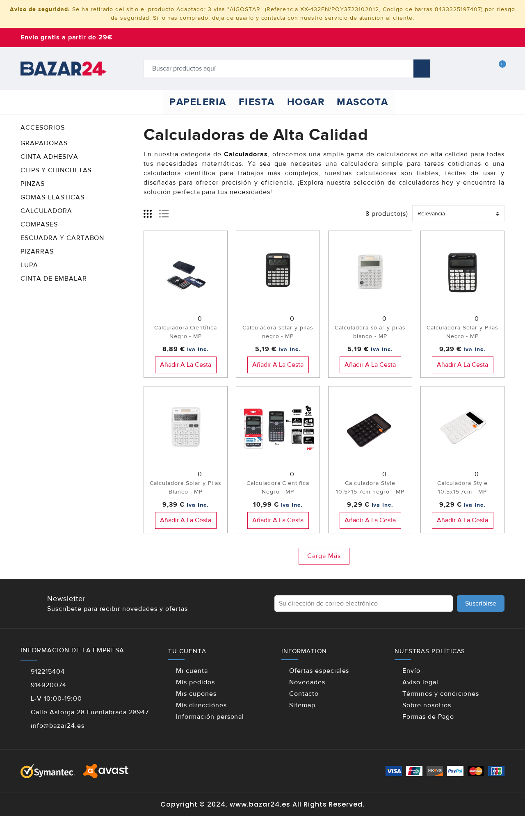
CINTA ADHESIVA (49, 157)
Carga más (324, 556)
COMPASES (39, 224)
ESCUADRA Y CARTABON (62, 238)
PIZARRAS (37, 251)
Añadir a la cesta (185, 365)
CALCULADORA (46, 211)
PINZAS (33, 184)
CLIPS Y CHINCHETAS (56, 170)
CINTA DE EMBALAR (54, 278)
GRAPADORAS (44, 143)
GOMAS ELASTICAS (52, 197)
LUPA (29, 265)
